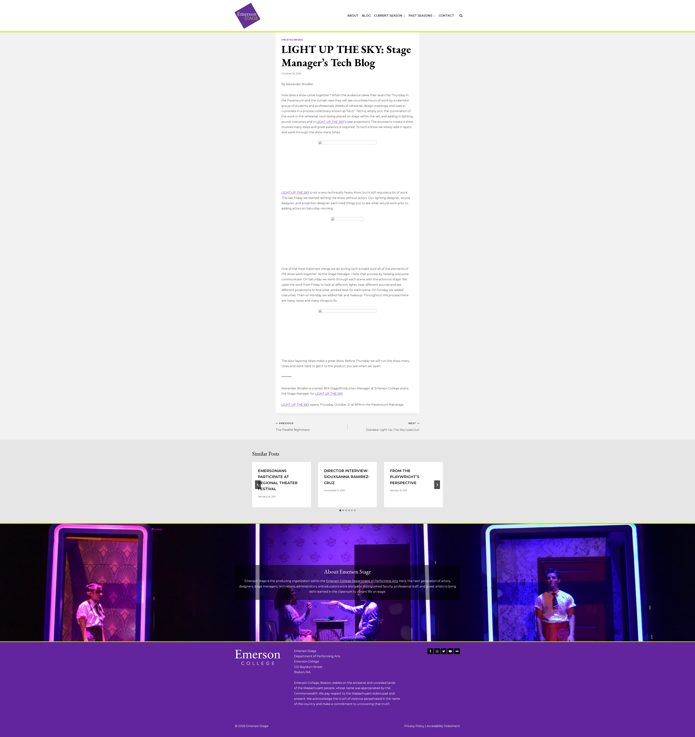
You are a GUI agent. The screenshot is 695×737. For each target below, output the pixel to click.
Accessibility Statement (443, 726)
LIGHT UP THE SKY (330, 122)
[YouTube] (450, 651)
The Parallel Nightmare (293, 427)
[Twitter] (444, 651)
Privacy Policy (414, 726)
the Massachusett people (316, 688)
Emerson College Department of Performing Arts (362, 581)
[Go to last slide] (258, 484)
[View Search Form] (461, 15)
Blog (366, 15)
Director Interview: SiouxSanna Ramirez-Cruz (347, 477)
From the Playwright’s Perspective (404, 477)
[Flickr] (457, 651)
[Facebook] (430, 651)
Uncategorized (292, 40)
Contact (446, 15)
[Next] (437, 484)
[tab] (340, 510)
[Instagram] (437, 651)
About (353, 15)
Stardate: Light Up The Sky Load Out (392, 427)
